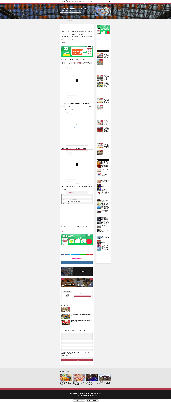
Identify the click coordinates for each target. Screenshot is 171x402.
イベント (83, 1)
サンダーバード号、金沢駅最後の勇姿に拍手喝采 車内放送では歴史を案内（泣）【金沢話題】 (105, 222)
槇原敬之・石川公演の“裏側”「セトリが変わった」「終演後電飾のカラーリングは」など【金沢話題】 (105, 185)
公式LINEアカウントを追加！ (92, 400)
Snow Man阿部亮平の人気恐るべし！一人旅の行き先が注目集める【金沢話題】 (106, 78)
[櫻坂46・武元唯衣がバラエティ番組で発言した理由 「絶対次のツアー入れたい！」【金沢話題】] (99, 181)
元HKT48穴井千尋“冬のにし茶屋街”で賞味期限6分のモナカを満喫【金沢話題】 (81, 308)
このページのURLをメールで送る (77, 258)
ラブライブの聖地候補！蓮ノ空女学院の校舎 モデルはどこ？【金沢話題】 (106, 56)
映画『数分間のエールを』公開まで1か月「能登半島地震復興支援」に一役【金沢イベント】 (105, 170)
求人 (86, 1)
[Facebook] (64, 254)
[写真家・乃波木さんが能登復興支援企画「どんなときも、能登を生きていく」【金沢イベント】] (99, 204)
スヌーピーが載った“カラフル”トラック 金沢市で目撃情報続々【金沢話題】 (81, 315)
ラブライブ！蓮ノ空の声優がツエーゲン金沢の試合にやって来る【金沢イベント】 (105, 174)
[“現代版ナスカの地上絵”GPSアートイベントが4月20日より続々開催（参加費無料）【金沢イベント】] (99, 200)
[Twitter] (71, 254)
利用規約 (87, 393)
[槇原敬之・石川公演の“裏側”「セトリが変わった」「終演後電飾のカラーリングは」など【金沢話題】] (99, 185)
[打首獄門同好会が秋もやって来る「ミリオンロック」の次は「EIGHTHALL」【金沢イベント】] (99, 167)
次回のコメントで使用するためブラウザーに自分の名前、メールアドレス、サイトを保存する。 (75, 352)
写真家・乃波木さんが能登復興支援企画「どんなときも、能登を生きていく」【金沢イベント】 (105, 203)
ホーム (70, 1)
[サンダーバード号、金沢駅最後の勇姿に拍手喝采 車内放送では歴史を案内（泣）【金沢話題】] (99, 223)
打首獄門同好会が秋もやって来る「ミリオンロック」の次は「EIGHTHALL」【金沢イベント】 (105, 166)
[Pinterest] (89, 254)
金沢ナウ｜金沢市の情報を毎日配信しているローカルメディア (88, 395)
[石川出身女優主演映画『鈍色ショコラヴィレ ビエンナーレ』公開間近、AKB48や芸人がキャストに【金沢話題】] (99, 245)
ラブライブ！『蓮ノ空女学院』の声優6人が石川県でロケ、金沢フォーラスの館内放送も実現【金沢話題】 (105, 241)
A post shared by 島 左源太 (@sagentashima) (77, 183)
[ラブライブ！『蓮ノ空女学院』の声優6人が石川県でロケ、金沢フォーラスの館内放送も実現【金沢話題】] (99, 241)
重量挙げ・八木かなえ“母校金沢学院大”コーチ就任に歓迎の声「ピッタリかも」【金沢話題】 (81, 321)
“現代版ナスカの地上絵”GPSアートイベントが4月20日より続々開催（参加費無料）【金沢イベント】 (105, 200)
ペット (88, 1)
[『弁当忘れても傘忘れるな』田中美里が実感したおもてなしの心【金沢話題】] (99, 211)
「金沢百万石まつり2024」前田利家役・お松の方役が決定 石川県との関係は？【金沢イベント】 (105, 226)
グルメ (77, 1)
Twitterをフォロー (79, 400)
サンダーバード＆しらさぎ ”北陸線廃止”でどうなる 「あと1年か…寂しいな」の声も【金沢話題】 (106, 85)
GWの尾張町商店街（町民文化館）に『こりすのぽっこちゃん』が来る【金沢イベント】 (105, 189)
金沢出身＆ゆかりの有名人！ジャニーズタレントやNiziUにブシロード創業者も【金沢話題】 (106, 130)
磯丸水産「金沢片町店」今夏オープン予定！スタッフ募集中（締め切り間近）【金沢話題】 (105, 162)
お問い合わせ (99, 393)
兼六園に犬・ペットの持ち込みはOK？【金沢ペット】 (106, 107)
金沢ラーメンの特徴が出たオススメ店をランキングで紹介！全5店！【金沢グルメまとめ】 (106, 101)
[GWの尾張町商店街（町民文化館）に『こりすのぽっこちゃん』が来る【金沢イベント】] (99, 189)
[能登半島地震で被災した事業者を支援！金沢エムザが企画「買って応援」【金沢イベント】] (99, 208)
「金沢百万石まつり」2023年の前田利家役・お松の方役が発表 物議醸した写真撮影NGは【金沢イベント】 (106, 63)
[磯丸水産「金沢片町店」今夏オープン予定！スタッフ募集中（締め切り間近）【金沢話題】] (99, 163)
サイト (62, 348)
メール (62, 344)
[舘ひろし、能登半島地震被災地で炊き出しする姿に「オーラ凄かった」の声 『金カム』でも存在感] (99, 230)
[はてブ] (77, 254)
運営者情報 (75, 393)
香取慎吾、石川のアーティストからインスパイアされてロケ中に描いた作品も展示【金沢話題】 (105, 248)
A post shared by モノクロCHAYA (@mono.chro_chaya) (77, 99)
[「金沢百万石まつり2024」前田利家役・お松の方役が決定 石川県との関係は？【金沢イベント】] (99, 226)
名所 (91, 1)
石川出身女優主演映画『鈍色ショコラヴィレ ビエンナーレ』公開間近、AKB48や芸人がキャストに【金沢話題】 (105, 244)
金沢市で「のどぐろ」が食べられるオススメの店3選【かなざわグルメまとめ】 (106, 146)
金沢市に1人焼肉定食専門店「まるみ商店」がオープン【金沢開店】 (106, 153)
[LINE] (83, 254)
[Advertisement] (77, 27)
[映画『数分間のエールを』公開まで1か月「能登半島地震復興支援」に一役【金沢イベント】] (99, 170)
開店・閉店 (73, 1)
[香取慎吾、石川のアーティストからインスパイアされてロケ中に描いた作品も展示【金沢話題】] (99, 249)
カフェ (76, 12)
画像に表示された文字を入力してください (67, 353)
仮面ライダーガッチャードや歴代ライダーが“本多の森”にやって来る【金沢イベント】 (105, 192)
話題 (80, 1)
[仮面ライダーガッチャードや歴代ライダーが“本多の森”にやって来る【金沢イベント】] (99, 193)
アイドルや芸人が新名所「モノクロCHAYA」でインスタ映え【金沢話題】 (75, 20)
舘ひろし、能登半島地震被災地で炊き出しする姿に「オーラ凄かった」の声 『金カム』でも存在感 (105, 230)
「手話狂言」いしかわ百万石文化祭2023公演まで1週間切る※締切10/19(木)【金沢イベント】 (105, 237)
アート (74, 12)
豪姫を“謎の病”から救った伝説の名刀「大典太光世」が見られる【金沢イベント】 (105, 218)
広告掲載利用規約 (93, 393)
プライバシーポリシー (81, 393)
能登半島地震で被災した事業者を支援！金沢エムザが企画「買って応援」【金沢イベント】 (105, 207)
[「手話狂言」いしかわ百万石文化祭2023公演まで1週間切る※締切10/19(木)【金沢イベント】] (99, 237)
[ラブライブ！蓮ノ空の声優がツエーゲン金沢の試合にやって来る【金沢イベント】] (99, 174)
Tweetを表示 (71, 192)
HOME (62, 20)
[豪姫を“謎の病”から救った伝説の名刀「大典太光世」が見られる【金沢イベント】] (99, 219)
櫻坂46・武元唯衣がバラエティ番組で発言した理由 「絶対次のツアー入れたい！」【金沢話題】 (105, 181)
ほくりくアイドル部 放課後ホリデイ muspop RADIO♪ (74, 62)
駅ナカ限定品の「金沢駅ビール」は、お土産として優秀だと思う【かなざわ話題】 (106, 123)
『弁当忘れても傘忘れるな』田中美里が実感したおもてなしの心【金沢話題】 (105, 211)
